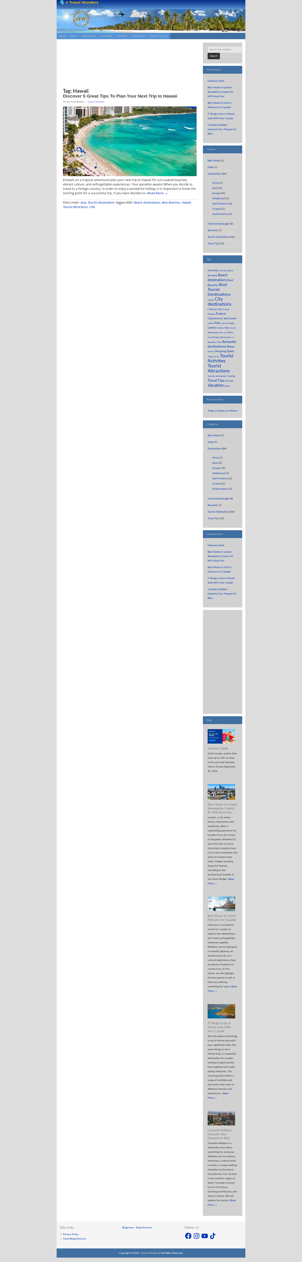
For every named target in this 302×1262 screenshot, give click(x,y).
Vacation (216, 385)
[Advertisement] (96, 66)
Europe (216, 193)
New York (223, 333)
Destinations (215, 174)
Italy (217, 322)
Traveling (231, 376)
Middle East (218, 198)
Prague (216, 337)
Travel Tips (213, 243)
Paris (230, 332)
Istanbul (211, 323)
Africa (215, 183)
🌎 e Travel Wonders (79, 2)
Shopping (220, 351)
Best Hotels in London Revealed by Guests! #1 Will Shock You (220, 92)
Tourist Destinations (101, 202)
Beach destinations (147, 202)
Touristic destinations (217, 376)
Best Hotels (214, 160)
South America (220, 214)
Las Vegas (230, 323)
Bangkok (230, 271)
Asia (83, 202)
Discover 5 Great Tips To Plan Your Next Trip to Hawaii (120, 96)
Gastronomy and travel (222, 318)
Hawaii (186, 202)
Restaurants (225, 337)
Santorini (211, 351)
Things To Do (213, 357)
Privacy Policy (70, 1234)
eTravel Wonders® (151, 1253)
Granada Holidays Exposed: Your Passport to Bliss (222, 129)
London (212, 327)
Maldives (220, 328)
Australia (222, 271)
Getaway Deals (216, 81)
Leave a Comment (96, 101)
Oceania (216, 209)
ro (233, 337)
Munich (233, 328)
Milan (227, 328)
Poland (210, 337)
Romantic (213, 230)
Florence (211, 314)
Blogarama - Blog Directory (137, 1227)
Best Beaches (171, 202)
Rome (231, 346)
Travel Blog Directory (74, 1238)
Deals (211, 167)
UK (226, 381)
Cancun (211, 300)
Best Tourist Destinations (219, 290)
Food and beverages (218, 224)
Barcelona (212, 275)
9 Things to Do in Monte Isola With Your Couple (219, 1027)
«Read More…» (157, 193)
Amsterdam (213, 270)
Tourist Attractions (75, 207)
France (221, 313)
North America (220, 203)
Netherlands (213, 333)
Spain (230, 351)
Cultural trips (215, 309)
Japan (223, 323)
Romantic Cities (215, 342)
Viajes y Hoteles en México (222, 411)
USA (92, 207)
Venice (227, 386)
